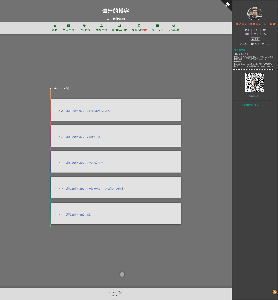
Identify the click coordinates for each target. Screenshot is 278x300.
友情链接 (174, 30)
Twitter (267, 44)
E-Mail (256, 44)
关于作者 (157, 30)
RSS (256, 39)
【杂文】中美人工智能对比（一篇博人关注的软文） (254, 57)
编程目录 (101, 30)
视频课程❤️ (139, 30)
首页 (55, 30)
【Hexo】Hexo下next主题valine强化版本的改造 (252, 64)
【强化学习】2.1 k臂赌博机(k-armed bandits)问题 (253, 66)
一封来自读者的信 (240, 54)
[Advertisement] (116, 57)
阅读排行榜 (119, 30)
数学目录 (68, 30)
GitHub (245, 44)
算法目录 (85, 30)
